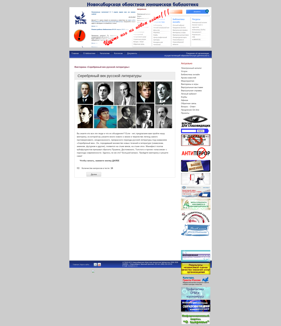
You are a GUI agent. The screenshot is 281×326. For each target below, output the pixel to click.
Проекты (185, 113)
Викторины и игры (189, 84)
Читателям (104, 53)
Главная (75, 53)
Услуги (184, 71)
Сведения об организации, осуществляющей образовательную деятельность (186, 54)
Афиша (184, 100)
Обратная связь (188, 103)
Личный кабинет (189, 94)
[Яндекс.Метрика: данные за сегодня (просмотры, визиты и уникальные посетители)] (99, 271)
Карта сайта (84, 264)
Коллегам (118, 53)
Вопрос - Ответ (188, 106)
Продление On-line (190, 110)
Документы (132, 53)
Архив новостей (188, 77)
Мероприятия (187, 81)
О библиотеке (89, 53)
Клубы (184, 97)
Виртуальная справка (191, 90)
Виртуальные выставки (192, 87)
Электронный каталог (191, 68)
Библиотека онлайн (190, 74)
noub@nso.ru (132, 266)
